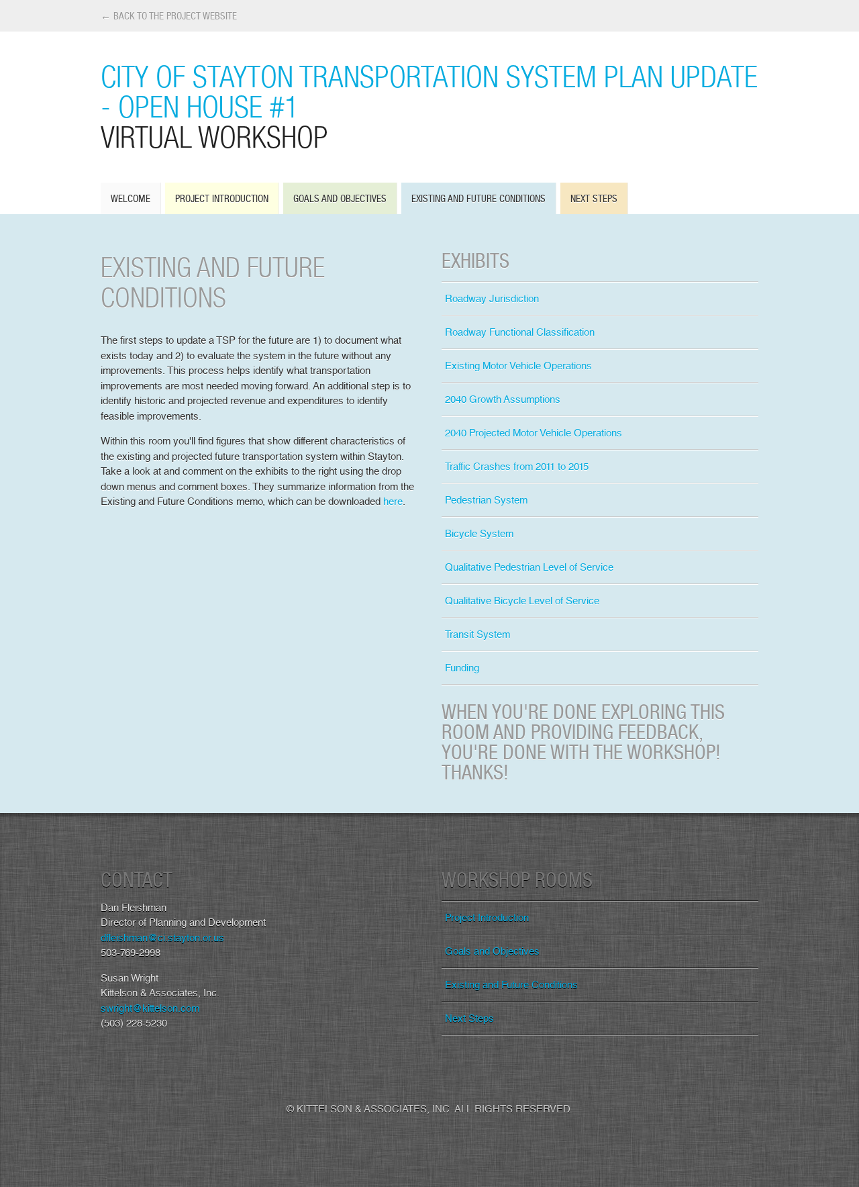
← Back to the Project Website (169, 15)
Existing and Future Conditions (478, 198)
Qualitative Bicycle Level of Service (522, 601)
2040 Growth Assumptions (502, 399)
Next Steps (593, 198)
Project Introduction (221, 198)
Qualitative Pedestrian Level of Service (529, 567)
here (393, 501)
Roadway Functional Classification (520, 332)
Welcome (130, 198)
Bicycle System (479, 534)
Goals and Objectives (340, 198)
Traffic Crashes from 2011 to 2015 (517, 467)
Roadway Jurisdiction (492, 299)
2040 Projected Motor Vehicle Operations (533, 433)
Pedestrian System (486, 500)
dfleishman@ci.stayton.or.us (162, 938)
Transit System (477, 634)
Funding (462, 668)
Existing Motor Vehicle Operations (518, 366)
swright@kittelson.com (150, 1008)
